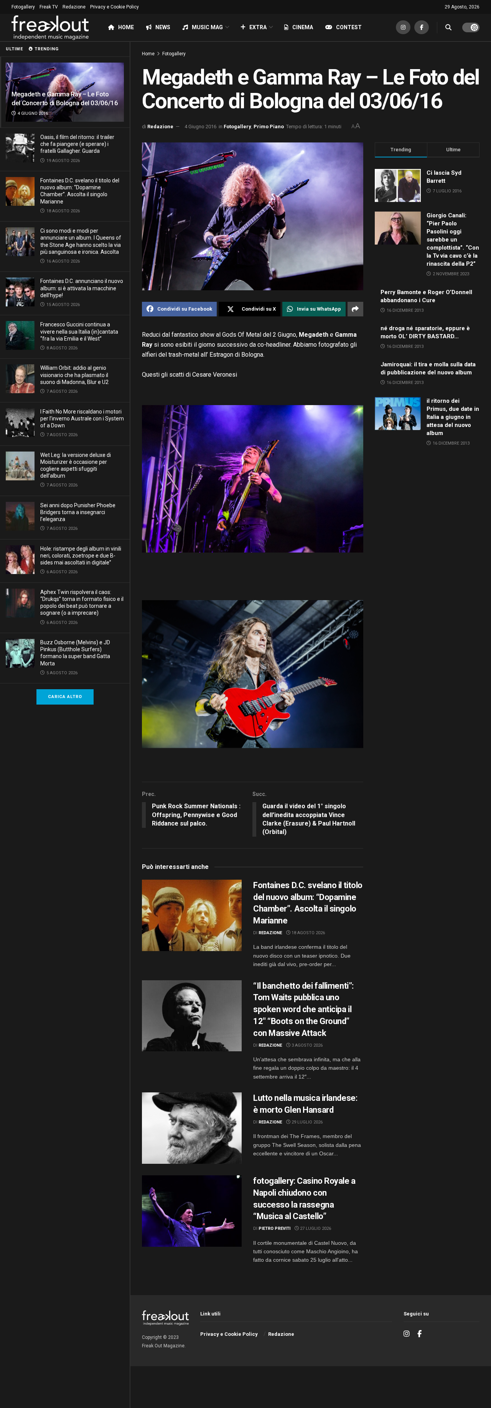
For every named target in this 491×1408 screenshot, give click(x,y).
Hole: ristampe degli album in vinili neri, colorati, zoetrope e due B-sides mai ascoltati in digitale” (80, 556)
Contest (349, 27)
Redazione (74, 7)
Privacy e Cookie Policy (114, 7)
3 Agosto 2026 (306, 1045)
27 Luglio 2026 (315, 1228)
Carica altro (65, 696)
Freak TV (49, 7)
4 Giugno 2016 (200, 126)
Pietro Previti (274, 1228)
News (162, 27)
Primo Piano (269, 126)
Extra (258, 27)
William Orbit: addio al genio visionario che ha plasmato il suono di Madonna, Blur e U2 (74, 375)
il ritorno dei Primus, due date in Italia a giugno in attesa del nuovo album (453, 417)
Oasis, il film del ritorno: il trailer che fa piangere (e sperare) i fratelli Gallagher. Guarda (77, 144)
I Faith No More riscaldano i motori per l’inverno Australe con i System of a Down (82, 419)
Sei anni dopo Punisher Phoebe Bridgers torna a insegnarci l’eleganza (77, 512)
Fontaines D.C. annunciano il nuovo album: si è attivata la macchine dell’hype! (81, 288)
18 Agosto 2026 (307, 932)
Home (126, 27)
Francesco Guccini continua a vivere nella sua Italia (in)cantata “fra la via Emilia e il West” (79, 331)
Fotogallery (23, 7)
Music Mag (207, 27)
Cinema (302, 27)
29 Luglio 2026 (306, 1122)
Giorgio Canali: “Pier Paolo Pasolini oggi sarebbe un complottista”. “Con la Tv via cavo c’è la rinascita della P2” (453, 239)
